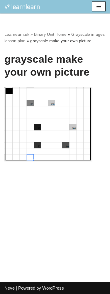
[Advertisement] (55, 225)
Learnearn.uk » (18, 34)
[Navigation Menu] (99, 6)
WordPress (53, 287)
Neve (9, 287)
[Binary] (22, 6)
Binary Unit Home (50, 34)
